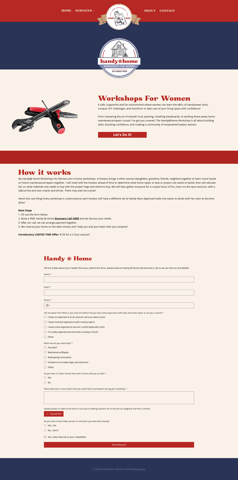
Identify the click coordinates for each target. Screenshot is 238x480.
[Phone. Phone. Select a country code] (48, 305)
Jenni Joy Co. (139, 469)
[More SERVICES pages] (93, 10)
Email (47, 287)
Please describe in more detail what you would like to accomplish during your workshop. (85, 389)
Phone (47, 300)
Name (47, 274)
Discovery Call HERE (67, 218)
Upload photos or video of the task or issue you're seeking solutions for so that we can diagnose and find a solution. (97, 408)
